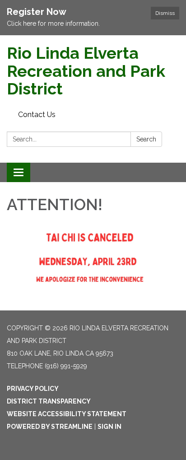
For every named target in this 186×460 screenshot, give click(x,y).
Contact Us (37, 114)
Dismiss (165, 13)
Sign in (109, 426)
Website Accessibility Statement (66, 414)
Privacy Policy (33, 388)
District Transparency (49, 401)
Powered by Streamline (50, 426)
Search (146, 139)
